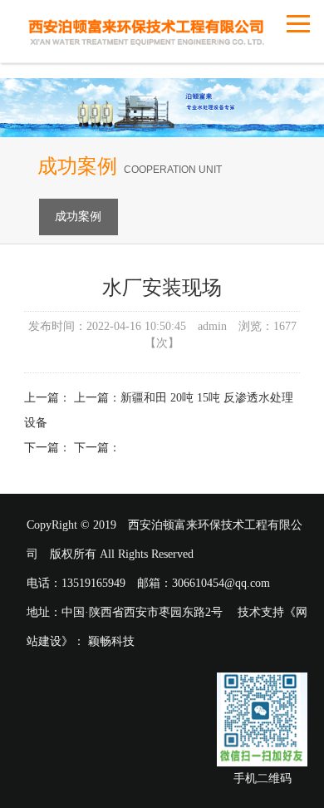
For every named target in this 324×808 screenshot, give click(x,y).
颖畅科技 (111, 641)
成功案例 (78, 216)
